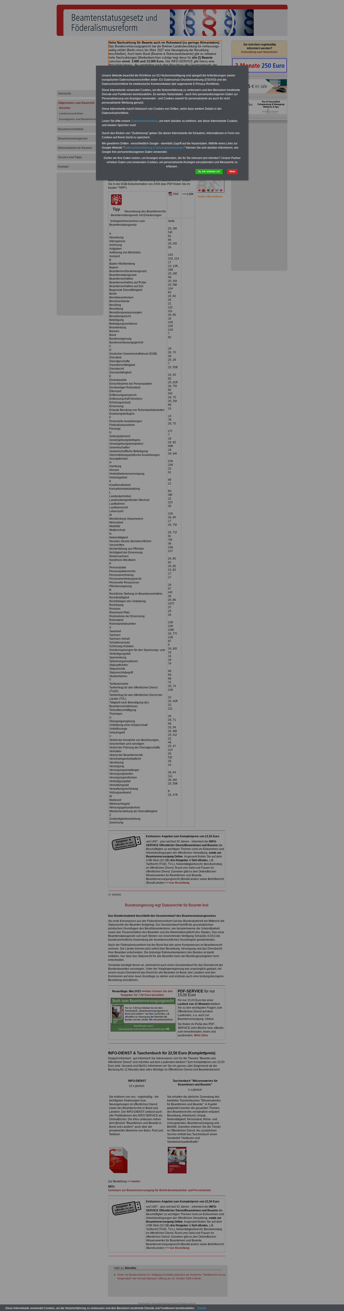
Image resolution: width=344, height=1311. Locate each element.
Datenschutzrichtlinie (144, 121)
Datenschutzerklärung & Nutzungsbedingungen (154, 147)
